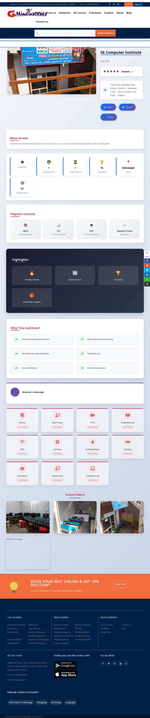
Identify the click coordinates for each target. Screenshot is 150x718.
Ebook (120, 12)
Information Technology (20, 702)
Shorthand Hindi (82, 632)
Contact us (42, 21)
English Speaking (61, 643)
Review (110, 117)
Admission (64, 12)
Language (70, 702)
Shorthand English (83, 639)
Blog (128, 12)
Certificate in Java (82, 635)
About (109, 107)
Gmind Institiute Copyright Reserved (23, 716)
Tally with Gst (34, 628)
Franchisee (95, 12)
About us (51, 12)
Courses (128, 107)
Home (39, 12)
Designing (41, 702)
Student (109, 12)
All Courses (79, 12)
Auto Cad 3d (12, 632)
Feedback (104, 628)
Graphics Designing (37, 643)
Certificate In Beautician (38, 639)
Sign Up (138, 4)
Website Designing (62, 632)
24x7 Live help (106, 624)
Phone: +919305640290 (89, 4)
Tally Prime (33, 624)
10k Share (147, 255)
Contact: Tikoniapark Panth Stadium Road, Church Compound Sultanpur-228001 (42, 4)
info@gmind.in (19, 680)
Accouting (56, 702)
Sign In (128, 4)
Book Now (120, 584)
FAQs (124, 628)
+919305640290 (20, 675)
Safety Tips (105, 632)
